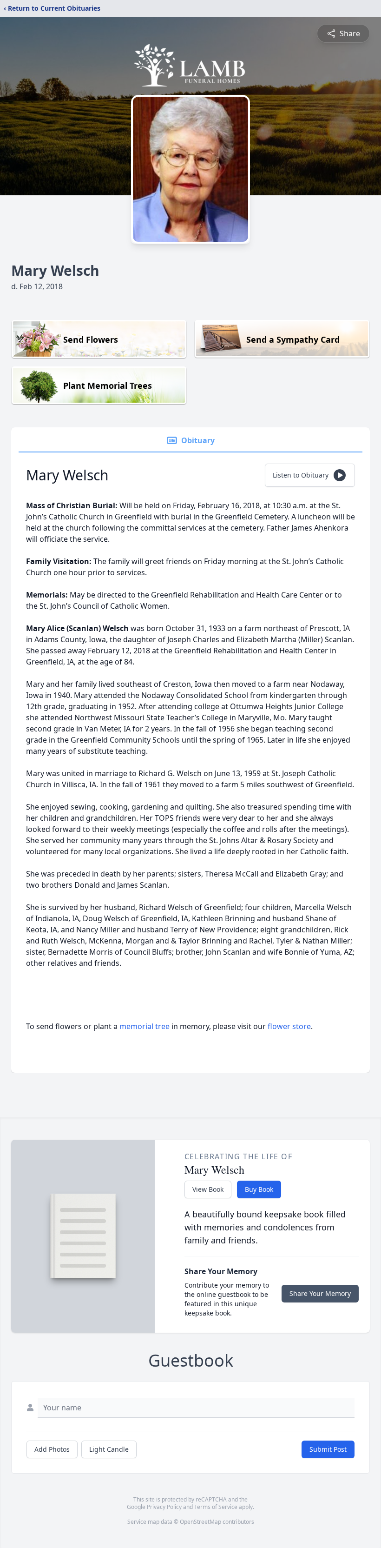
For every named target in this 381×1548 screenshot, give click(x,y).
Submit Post (328, 1449)
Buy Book (259, 1189)
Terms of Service (215, 1507)
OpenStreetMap (200, 1522)
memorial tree (144, 1026)
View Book (207, 1189)
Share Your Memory (320, 1293)
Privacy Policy (164, 1507)
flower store (289, 1026)
